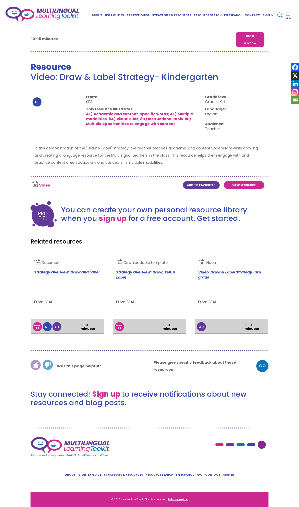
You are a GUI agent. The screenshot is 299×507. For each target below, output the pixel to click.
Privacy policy (178, 499)
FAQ (199, 475)
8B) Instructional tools (161, 118)
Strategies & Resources (171, 15)
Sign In (268, 15)
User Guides (114, 15)
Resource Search (208, 15)
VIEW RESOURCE (244, 185)
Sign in (228, 475)
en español (233, 15)
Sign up (106, 394)
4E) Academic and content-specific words (127, 113)
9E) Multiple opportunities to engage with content (138, 121)
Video (44, 185)
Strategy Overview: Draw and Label (66, 272)
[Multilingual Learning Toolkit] (42, 14)
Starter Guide (138, 15)
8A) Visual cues (123, 118)
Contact (252, 15)
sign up (113, 218)
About (97, 15)
